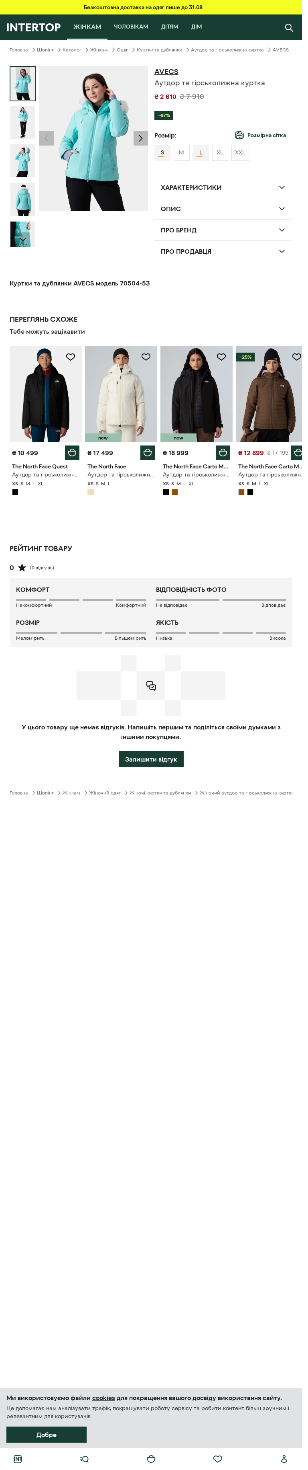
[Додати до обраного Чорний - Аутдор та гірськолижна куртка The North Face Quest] (69, 357)
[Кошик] (151, 1459)
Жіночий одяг (105, 790)
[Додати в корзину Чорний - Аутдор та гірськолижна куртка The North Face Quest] (70, 450)
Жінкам (99, 49)
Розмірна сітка (266, 135)
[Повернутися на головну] (33, 27)
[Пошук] (289, 27)
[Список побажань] (218, 1459)
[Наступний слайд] (23, 239)
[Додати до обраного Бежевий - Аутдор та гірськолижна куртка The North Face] (143, 357)
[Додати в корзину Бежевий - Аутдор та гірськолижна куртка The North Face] (145, 450)
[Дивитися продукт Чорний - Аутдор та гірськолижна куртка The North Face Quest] (45, 393)
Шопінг (45, 49)
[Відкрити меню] (84, 1459)
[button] (46, 138)
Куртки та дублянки (159, 49)
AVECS (281, 49)
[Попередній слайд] (46, 138)
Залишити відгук (151, 757)
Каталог (72, 49)
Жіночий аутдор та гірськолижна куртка (247, 790)
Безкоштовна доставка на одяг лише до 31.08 (143, 7)
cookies (103, 1397)
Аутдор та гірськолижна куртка (227, 49)
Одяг (122, 49)
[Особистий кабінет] (284, 1459)
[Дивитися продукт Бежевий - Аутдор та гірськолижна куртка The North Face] (118, 393)
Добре (46, 1434)
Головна (19, 49)
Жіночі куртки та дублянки (160, 790)
